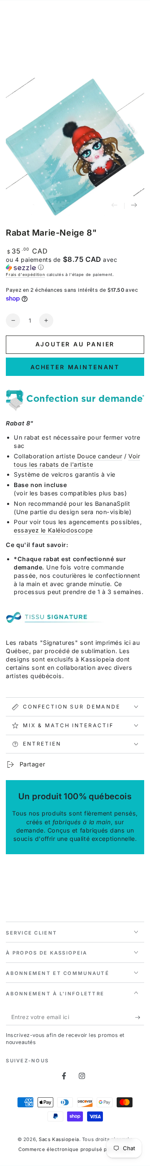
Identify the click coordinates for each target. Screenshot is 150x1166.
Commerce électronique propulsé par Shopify (75, 1149)
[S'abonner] (139, 1017)
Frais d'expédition (25, 274)
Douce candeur (99, 456)
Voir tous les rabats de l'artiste (77, 460)
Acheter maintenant (75, 366)
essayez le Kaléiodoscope (53, 530)
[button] (75, 263)
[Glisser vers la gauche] (115, 206)
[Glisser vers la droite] (134, 206)
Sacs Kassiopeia (59, 1139)
